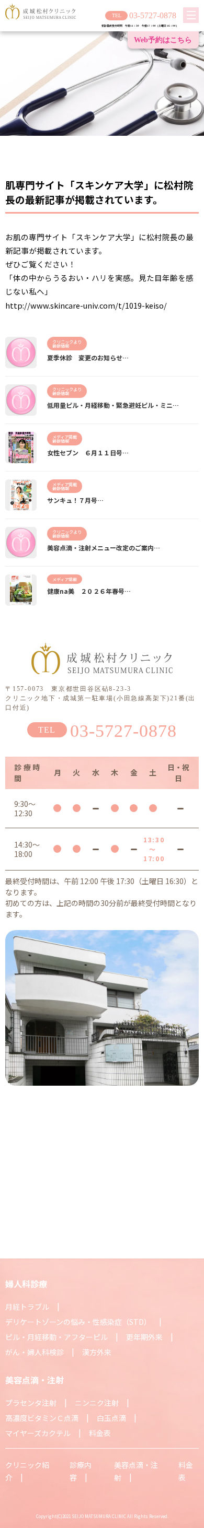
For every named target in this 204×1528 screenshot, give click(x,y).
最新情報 (60, 346)
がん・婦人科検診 (34, 1352)
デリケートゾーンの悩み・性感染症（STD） (78, 1322)
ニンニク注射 (97, 1402)
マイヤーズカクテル (38, 1433)
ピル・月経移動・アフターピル (56, 1337)
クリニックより (67, 341)
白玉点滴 (111, 1418)
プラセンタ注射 (30, 1402)
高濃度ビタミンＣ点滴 (41, 1418)
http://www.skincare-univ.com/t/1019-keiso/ (86, 305)
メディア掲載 (64, 436)
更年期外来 (144, 1337)
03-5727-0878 (152, 15)
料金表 (100, 1433)
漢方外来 (96, 1352)
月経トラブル (27, 1306)
